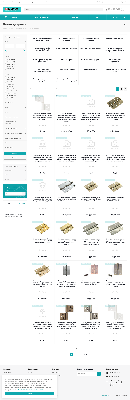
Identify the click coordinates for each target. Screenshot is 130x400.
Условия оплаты (33, 375)
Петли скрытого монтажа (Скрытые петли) (42, 39)
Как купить (55, 372)
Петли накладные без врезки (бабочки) (42, 49)
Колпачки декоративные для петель (115, 70)
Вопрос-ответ (56, 375)
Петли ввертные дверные (90, 60)
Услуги (30, 372)
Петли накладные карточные (114, 60)
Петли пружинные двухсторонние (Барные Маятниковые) (115, 50)
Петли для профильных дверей (42, 80)
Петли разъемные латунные (66, 48)
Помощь (55, 369)
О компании (7, 372)
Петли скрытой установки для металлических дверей (66, 80)
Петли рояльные (90, 69)
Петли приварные (66, 60)
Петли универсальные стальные (90, 39)
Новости (5, 375)
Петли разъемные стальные (90, 48)
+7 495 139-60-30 (114, 373)
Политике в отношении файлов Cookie (30, 390)
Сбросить (15, 158)
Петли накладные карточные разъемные (42, 70)
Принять (29, 393)
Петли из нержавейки (114, 38)
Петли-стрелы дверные (66, 69)
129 (85, 355)
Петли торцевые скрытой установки (42, 60)
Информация (33, 369)
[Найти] (100, 9)
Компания (7, 369)
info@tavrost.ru (114, 376)
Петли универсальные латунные (66, 39)
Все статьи (22, 203)
